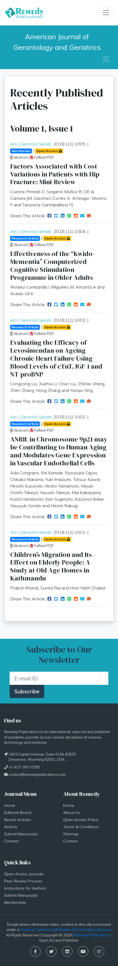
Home (9, 805)
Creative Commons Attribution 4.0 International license (66, 929)
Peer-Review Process (23, 881)
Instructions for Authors (25, 888)
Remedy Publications (92, 935)
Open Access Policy (80, 819)
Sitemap (70, 833)
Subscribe (27, 691)
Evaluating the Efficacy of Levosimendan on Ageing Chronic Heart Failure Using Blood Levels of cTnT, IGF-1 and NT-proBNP (56, 358)
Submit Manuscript (21, 833)
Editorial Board (17, 812)
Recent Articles (17, 819)
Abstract (20, 157)
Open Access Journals (24, 873)
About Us (71, 812)
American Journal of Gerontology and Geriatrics (57, 42)
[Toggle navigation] (106, 12)
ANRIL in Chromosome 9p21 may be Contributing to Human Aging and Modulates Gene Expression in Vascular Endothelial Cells (58, 451)
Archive (10, 826)
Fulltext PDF (43, 157)
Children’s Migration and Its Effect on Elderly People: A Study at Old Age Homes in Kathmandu (51, 566)
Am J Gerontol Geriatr (31, 144)
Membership (15, 902)
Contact (11, 841)
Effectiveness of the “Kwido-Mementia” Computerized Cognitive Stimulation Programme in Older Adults (52, 265)
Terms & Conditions (81, 826)
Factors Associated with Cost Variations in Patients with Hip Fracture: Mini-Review (54, 174)
